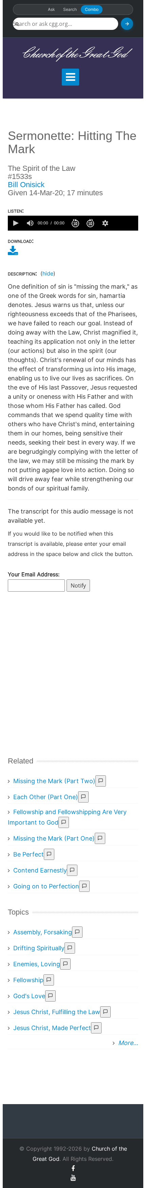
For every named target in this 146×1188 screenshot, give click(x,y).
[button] (15, 223)
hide (47, 273)
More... (128, 1042)
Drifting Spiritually (39, 948)
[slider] (125, 223)
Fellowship (28, 980)
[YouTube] (73, 1177)
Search (70, 9)
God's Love (29, 996)
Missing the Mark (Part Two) (54, 781)
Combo (91, 9)
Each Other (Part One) (45, 796)
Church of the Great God (73, 54)
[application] (73, 223)
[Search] (127, 24)
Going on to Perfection (46, 886)
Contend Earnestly (40, 870)
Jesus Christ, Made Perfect (52, 1027)
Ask (51, 9)
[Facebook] (73, 1168)
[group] (30, 223)
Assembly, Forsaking (42, 932)
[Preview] (100, 781)
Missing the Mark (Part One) (54, 838)
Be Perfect (28, 854)
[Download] (13, 253)
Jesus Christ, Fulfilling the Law (56, 1011)
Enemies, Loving (36, 964)
